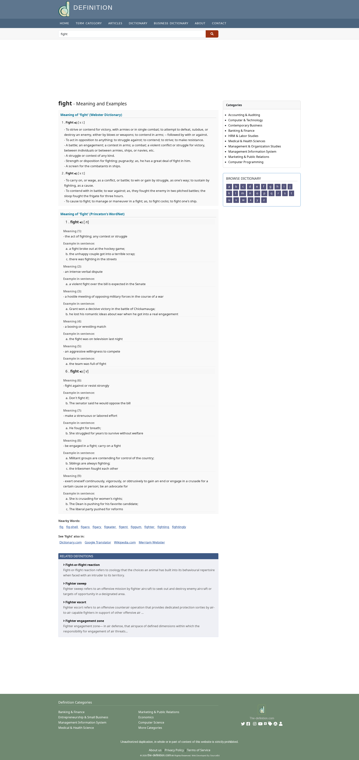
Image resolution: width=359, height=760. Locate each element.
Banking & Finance (241, 131)
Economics (146, 717)
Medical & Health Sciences (246, 141)
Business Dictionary (171, 23)
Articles (115, 23)
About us (155, 750)
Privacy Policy (174, 750)
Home (64, 23)
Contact (219, 23)
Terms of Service (198, 750)
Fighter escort (75, 602)
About (200, 23)
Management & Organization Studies (254, 146)
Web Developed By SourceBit (206, 755)
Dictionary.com (70, 542)
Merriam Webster (152, 542)
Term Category (89, 23)
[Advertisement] (179, 67)
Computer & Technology (245, 120)
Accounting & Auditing (244, 115)
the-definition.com (159, 755)
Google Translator (98, 542)
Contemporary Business (245, 125)
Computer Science (151, 722)
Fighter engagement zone (84, 621)
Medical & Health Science (76, 728)
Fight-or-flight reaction (82, 565)
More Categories (150, 728)
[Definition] (64, 8)
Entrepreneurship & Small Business (83, 717)
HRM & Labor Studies (243, 136)
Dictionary (138, 23)
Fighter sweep (75, 583)
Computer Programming (245, 162)
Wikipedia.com (125, 542)
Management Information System (252, 151)
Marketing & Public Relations (248, 157)
